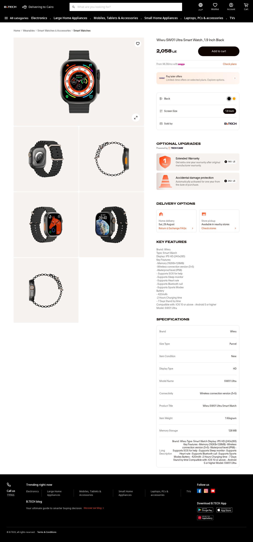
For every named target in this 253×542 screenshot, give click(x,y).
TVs (232, 18)
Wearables (29, 30)
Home (17, 30)
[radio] (229, 98)
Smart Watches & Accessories (54, 30)
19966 (10, 495)
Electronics (39, 18)
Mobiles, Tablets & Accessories (116, 18)
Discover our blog (93, 508)
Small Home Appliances (161, 18)
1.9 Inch (229, 111)
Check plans (230, 64)
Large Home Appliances (70, 18)
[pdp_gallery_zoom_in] (79, 82)
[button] (197, 78)
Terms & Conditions (46, 532)
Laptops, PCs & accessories (203, 18)
